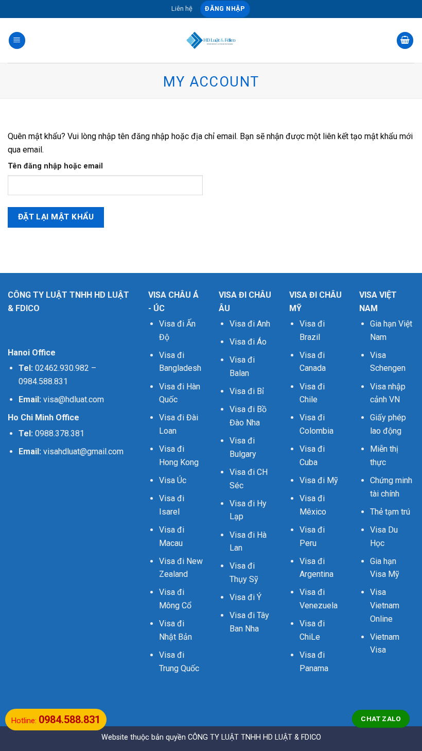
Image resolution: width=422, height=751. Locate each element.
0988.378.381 (59, 433)
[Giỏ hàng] (405, 40)
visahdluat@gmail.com (83, 451)
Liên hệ (181, 8)
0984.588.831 (43, 381)
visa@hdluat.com (73, 399)
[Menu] (17, 40)
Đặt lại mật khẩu (56, 216)
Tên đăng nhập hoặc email (55, 166)
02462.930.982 (62, 368)
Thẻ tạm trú (390, 512)
